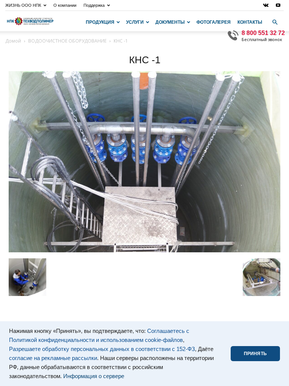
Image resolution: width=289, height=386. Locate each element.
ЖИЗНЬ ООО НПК (23, 5)
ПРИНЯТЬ (255, 353)
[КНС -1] (144, 250)
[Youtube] (278, 5)
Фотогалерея (213, 22)
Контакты (249, 22)
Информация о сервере (93, 376)
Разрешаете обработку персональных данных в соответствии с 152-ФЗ (102, 349)
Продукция (100, 22)
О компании (64, 5)
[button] (275, 22)
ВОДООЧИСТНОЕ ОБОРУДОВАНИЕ (67, 41)
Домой (13, 41)
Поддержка (94, 5)
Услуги (135, 22)
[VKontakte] (265, 5)
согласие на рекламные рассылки (53, 358)
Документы (170, 22)
